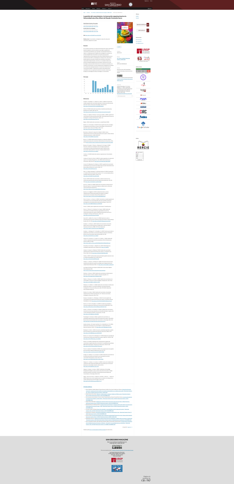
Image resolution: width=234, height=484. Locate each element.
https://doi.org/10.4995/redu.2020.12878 (102, 161)
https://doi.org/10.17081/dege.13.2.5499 (104, 327)
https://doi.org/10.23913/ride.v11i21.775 (91, 119)
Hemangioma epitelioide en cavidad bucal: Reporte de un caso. (108, 412)
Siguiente (129, 427)
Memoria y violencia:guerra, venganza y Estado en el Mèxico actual (109, 394)
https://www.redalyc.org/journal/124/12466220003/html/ (94, 196)
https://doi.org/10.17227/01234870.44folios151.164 (102, 301)
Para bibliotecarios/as (139, 43)
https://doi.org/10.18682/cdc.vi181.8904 (91, 314)
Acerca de (88, 8)
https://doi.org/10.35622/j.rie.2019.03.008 (93, 181)
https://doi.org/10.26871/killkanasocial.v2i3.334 (101, 221)
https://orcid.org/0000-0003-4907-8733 (90, 26)
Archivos (88, 12)
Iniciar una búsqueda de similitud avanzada (97, 429)
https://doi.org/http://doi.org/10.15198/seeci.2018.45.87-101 (94, 306)
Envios (93, 8)
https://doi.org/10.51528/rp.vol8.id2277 (106, 264)
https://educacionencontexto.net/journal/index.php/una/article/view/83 (96, 111)
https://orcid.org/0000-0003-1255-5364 (90, 31)
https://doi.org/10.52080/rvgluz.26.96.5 (90, 136)
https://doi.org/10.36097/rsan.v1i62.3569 (93, 35)
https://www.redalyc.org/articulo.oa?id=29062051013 (93, 228)
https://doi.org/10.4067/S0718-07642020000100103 (93, 106)
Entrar (151, 0)
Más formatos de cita (121, 96)
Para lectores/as (139, 39)
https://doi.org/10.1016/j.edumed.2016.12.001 (92, 129)
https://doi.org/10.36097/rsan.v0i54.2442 (91, 176)
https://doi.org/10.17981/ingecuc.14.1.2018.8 (92, 338)
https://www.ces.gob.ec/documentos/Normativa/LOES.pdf (94, 270)
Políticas (104, 8)
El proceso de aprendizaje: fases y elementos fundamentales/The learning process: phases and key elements (112, 415)
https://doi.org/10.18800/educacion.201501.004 (92, 333)
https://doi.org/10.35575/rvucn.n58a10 (90, 235)
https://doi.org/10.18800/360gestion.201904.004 (92, 203)
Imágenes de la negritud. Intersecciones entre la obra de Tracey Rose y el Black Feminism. (113, 401)
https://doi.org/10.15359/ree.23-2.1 (90, 168)
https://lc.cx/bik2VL (105, 247)
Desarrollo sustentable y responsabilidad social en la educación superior (110, 409)
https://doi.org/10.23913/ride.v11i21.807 (91, 215)
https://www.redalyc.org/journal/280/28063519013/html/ (94, 189)
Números (98, 8)
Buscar (150, 8)
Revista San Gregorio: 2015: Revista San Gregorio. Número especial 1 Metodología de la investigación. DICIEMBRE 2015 (109, 419)
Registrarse (147, 0)
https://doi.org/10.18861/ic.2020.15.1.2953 (91, 282)
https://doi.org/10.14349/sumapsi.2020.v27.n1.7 (92, 381)
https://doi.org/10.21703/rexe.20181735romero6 (92, 346)
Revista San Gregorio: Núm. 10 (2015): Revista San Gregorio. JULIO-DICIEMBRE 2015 (102, 403)
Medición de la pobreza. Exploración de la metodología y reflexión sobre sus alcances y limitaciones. (113, 418)
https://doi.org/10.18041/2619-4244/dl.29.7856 (92, 276)
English (137, 16)
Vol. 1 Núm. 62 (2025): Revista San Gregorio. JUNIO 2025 (101, 12)
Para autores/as (138, 41)
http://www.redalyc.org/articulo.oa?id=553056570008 (93, 351)
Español (137, 18)
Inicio (83, 8)
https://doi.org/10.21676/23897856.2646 (91, 258)
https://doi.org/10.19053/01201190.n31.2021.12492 (93, 359)
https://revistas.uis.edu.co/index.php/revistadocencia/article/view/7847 (99, 142)
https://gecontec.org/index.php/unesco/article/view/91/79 (94, 321)
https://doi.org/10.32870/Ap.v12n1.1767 (91, 366)
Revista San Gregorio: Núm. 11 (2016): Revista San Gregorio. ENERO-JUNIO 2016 (101, 416)
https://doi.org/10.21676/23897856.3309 (100, 253)
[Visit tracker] (117, 471)
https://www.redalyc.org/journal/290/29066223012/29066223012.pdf (96, 243)
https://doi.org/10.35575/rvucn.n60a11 (90, 151)
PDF (119, 46)
